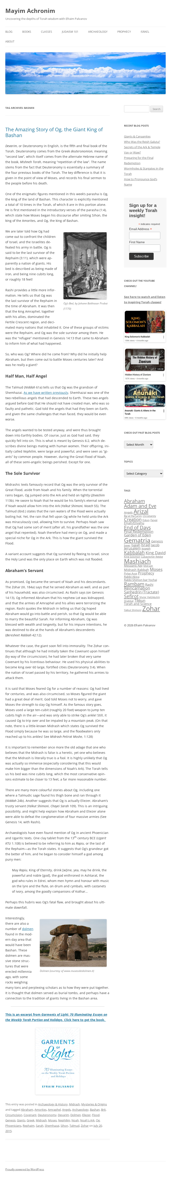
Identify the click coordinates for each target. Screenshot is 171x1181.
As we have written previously (46, 392)
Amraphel (54, 1110)
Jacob (155, 545)
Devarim (63, 1115)
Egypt (154, 520)
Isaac (127, 545)
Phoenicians (13, 1126)
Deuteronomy (47, 1115)
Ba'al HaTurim (133, 516)
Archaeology (98, 32)
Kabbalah (134, 552)
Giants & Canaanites (137, 136)
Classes (46, 32)
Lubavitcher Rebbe (152, 556)
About (9, 41)
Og (98, 1120)
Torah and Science (138, 604)
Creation (133, 519)
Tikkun (139, 600)
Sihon (64, 1126)
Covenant (30, 1115)
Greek (31, 1120)
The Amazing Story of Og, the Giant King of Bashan (54, 132)
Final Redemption (138, 531)
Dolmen (75, 1115)
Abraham (27, 1110)
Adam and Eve (140, 506)
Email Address (140, 229)
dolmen (27, 929)
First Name (137, 242)
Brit (103, 1110)
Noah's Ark (87, 1120)
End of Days (137, 527)
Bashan (95, 1110)
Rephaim (29, 1126)
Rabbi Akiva (131, 577)
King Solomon (132, 556)
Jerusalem (132, 548)
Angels (66, 1110)
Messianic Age (133, 566)
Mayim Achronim (30, 11)
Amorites (41, 1110)
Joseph (146, 548)
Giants (21, 1120)
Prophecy (124, 32)
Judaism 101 (70, 32)
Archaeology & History (53, 1104)
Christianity (149, 516)
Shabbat (129, 601)
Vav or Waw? (132, 152)
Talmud (74, 1126)
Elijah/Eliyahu (134, 523)
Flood (96, 1115)
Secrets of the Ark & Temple (142, 147)
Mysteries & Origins (94, 1104)
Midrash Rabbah (136, 570)
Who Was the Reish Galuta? (142, 142)
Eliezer (86, 1115)
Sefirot (131, 596)
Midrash (74, 1104)
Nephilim (64, 1120)
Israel (145, 32)
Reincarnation (137, 588)
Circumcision (13, 1115)
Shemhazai (52, 1126)
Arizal (141, 511)
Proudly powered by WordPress (24, 1169)
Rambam (134, 583)
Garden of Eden (137, 535)
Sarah (39, 1126)
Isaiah (135, 545)
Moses (52, 1120)
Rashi (149, 584)
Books (26, 32)
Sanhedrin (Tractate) (141, 592)
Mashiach (137, 561)
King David (156, 552)
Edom (146, 520)
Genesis (10, 1120)
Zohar (85, 1126)
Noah (75, 1120)
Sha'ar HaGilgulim (149, 597)
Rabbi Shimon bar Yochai (140, 580)
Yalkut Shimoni (132, 610)
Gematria (137, 540)
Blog (8, 32)
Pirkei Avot (130, 573)
